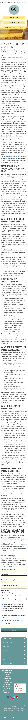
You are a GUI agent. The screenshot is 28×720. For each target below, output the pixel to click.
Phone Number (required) (9, 581)
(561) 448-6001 (8, 156)
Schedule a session (15, 27)
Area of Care (5, 591)
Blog (22, 708)
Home (5, 708)
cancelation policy (19, 620)
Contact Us (15, 22)
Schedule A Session (9, 710)
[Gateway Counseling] (14, 10)
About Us (14, 17)
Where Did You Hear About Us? (11, 596)
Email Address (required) (9, 585)
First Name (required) (8, 569)
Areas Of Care (16, 708)
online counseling (22, 2)
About (9, 708)
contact (17, 156)
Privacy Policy (20, 710)
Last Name (4, 574)
